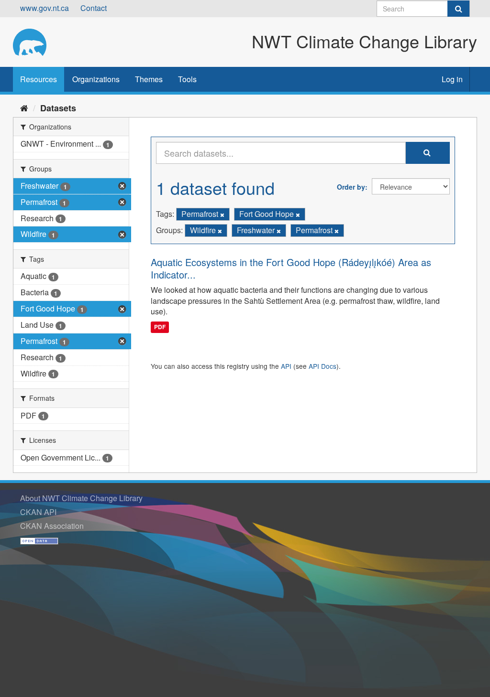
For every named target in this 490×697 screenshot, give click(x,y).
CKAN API (38, 511)
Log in (452, 79)
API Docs (322, 366)
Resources (38, 79)
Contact (93, 7)
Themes (149, 79)
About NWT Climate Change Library (81, 498)
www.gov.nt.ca (44, 7)
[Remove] (222, 214)
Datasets (58, 108)
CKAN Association (52, 525)
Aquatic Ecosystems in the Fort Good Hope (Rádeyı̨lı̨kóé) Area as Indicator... (291, 268)
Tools (187, 79)
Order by (351, 187)
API (286, 366)
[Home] (24, 107)
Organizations (96, 79)
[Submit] (458, 8)
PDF (160, 326)
